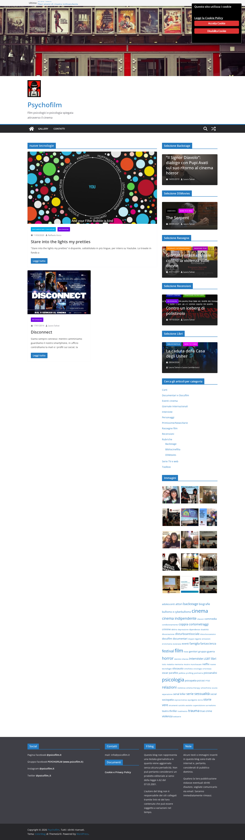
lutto (164, 666)
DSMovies (171, 211)
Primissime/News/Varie (194, 297)
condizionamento (170, 626)
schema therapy (193, 689)
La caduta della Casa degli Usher (185, 355)
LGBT (207, 660)
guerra (211, 653)
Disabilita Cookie (216, 31)
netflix (206, 665)
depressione (183, 631)
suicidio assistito (185, 707)
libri (213, 660)
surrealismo (211, 707)
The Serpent (177, 217)
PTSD (208, 682)
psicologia (173, 681)
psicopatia (190, 682)
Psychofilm (45, 104)
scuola (214, 689)
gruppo (202, 653)
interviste (196, 660)
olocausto (178, 670)
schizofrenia (206, 689)
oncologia (197, 670)
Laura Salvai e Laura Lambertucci (184, 368)
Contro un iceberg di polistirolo (185, 312)
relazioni (169, 688)
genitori (193, 653)
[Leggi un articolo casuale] (214, 129)
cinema (200, 612)
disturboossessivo (208, 636)
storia (200, 701)
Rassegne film (200, 249)
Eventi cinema (173, 297)
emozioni (206, 640)
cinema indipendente (179, 620)
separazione (167, 696)
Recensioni (64, 229)
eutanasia (177, 645)
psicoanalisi (210, 674)
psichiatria (198, 674)
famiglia (195, 645)
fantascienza (208, 645)
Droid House (45, 3)
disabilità (204, 631)
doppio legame (194, 640)
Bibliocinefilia (173, 345)
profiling (189, 674)
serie (190, 695)
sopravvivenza (180, 701)
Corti (164, 391)
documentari (180, 640)
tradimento (183, 713)
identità (177, 660)
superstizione (199, 707)
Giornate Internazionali (178, 249)
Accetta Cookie (216, 23)
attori (179, 605)
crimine (166, 631)
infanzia (185, 660)
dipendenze (194, 631)
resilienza (181, 689)
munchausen (196, 666)
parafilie (173, 674)
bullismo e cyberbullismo (176, 613)
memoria (178, 665)
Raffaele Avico (54, 235)
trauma (194, 712)
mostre (187, 666)
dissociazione (168, 635)
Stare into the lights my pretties (60, 241)
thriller (173, 712)
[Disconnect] (59, 292)
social (213, 695)
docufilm (167, 640)
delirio (174, 631)
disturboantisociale (187, 635)
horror (168, 659)
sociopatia (168, 701)
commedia (210, 620)
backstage (190, 605)
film (179, 652)
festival (168, 652)
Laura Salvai (54, 325)
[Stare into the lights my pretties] (92, 188)
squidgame (192, 701)
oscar (165, 674)
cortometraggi (199, 626)
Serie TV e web (186, 211)
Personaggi (168, 418)
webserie (177, 718)
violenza (167, 718)
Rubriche (167, 440)
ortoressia (206, 670)
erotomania (167, 645)
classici (200, 620)
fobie (186, 653)
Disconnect (41, 332)
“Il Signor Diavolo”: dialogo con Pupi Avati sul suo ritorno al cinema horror (184, 165)
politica (182, 674)
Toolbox (166, 468)
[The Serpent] (190, 204)
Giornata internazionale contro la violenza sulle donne (188, 261)
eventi (185, 645)
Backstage (170, 445)
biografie (204, 605)
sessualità (202, 695)
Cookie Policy (214, 18)
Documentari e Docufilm (43, 229)
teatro (165, 712)
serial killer (179, 695)
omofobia (188, 670)
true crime (206, 712)
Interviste (167, 413)
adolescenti (168, 605)
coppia (183, 626)
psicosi (201, 682)
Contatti (59, 128)
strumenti (173, 706)
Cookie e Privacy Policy (118, 772)
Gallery (43, 128)
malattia (170, 666)
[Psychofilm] (32, 129)
